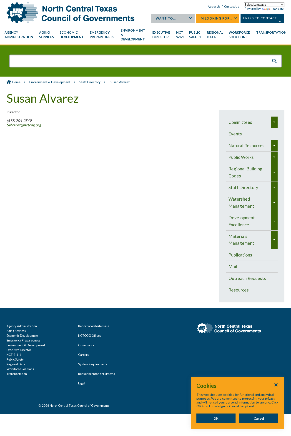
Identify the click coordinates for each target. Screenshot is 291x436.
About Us (214, 6)
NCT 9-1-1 (14, 354)
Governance (86, 345)
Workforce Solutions (20, 369)
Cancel (259, 418)
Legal (81, 383)
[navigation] (145, 35)
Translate (277, 9)
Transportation (17, 374)
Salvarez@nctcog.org (24, 125)
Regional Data (16, 364)
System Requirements (92, 364)
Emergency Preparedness (23, 340)
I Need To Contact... (261, 18)
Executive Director (19, 350)
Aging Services (16, 331)
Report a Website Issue (93, 326)
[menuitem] (19, 34)
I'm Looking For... (215, 18)
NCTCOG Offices (89, 335)
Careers (83, 354)
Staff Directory (89, 82)
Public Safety (15, 359)
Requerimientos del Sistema (96, 374)
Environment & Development (49, 82)
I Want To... (165, 18)
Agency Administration (22, 326)
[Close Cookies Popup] (276, 384)
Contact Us (231, 6)
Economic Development (22, 335)
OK (215, 418)
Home (16, 82)
